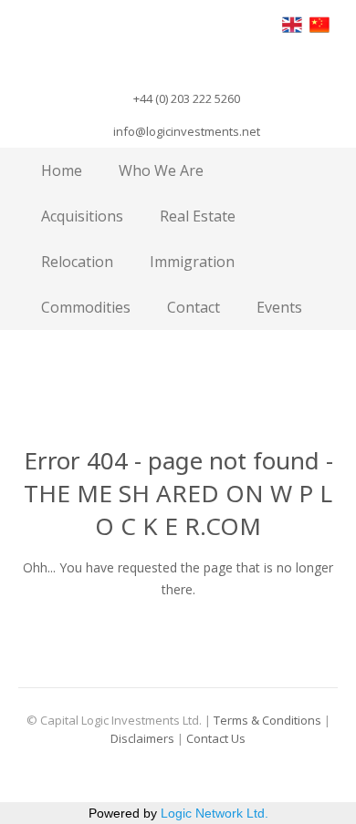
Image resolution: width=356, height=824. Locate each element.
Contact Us (216, 738)
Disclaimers (142, 738)
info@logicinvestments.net (186, 131)
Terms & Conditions (267, 720)
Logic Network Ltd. (214, 813)
